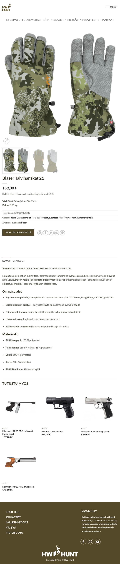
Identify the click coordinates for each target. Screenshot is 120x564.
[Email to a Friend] (56, 232)
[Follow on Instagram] (90, 541)
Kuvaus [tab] (6, 261)
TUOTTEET (13, 512)
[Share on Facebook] (45, 232)
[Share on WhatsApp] (39, 232)
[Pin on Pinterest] (62, 232)
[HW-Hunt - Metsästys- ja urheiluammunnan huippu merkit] (6, 7)
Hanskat (107, 19)
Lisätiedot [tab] (19, 261)
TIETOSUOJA (14, 532)
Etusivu (12, 19)
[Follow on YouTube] (98, 541)
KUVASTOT (13, 517)
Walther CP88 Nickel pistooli (95, 431)
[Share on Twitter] (51, 232)
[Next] (111, 87)
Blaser (58, 19)
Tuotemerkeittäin (36, 19)
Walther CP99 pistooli (52, 431)
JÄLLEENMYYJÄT (17, 522)
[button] (111, 7)
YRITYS (11, 527)
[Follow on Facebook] (83, 541)
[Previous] (8, 87)
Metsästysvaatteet (82, 19)
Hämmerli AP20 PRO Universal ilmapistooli (17, 432)
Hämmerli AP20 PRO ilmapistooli (18, 486)
